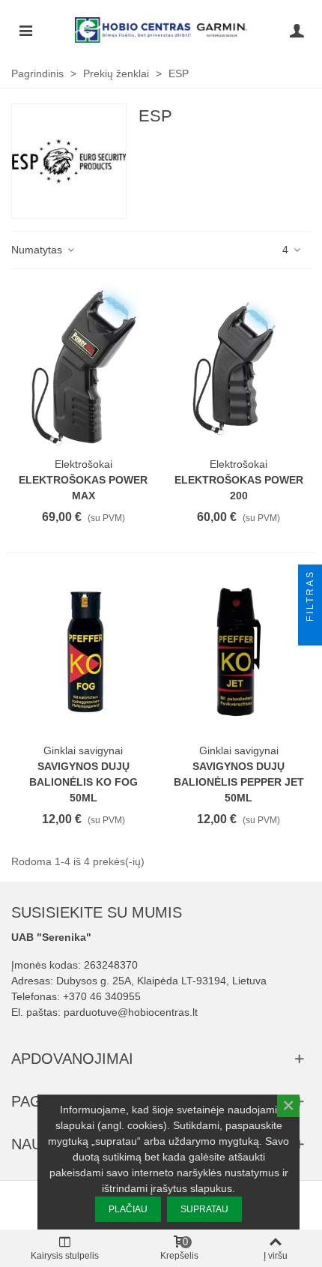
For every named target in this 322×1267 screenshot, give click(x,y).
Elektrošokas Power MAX (83, 488)
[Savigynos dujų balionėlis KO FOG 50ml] (83, 653)
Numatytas (38, 250)
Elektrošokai (83, 464)
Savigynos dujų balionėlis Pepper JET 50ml (239, 782)
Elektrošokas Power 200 (238, 488)
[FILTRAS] (310, 633)
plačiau (128, 1209)
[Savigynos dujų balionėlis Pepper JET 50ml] (239, 653)
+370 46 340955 (102, 996)
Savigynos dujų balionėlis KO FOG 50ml (83, 782)
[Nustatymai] (296, 30)
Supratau (204, 1209)
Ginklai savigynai (83, 750)
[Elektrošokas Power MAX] (83, 366)
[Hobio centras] (161, 30)
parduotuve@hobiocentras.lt (131, 1012)
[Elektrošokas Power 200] (239, 366)
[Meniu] (25, 30)
